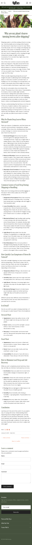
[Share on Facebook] (7, 429)
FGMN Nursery (8, 539)
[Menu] (2, 3)
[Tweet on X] (5, 429)
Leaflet (9, 11)
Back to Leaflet (16, 441)
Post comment (7, 486)
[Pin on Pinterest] (9, 429)
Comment (4, 471)
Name (3, 456)
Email (2, 464)
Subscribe (16, 512)
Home (4, 11)
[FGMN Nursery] (16, 3)
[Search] (5, 3)
